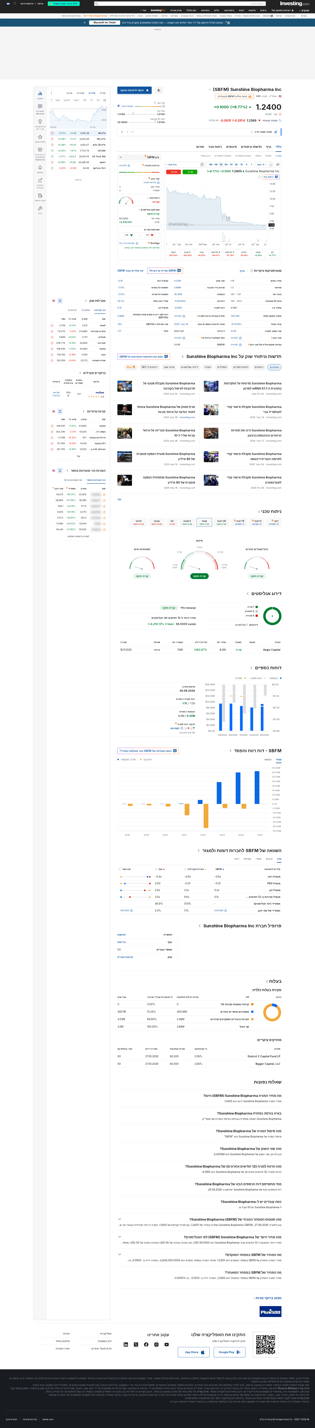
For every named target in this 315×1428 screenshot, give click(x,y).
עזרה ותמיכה (63, 1348)
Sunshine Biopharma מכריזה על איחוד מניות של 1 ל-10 (169, 432)
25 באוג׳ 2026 (181, 324)
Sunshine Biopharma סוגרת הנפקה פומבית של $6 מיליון (166, 456)
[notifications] (15, 3)
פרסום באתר (63, 1341)
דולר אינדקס (99, 168)
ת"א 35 (102, 133)
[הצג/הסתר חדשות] (202, 165)
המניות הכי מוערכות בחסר (88, 470)
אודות (66, 1333)
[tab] (273, 522)
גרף (268, 147)
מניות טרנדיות (96, 411)
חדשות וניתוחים (251, 147)
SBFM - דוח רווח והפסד (257, 750)
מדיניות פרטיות (30, 1419)
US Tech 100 (99, 156)
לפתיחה (218, 910)
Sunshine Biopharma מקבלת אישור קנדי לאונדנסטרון (254, 480)
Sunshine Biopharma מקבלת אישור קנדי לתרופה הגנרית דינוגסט (254, 456)
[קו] (271, 165)
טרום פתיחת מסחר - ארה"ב (247, 16)
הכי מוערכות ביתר (73, 480)
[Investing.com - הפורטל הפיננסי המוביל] (294, 3)
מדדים (92, 93)
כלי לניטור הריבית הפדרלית (122, 16)
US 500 (102, 150)
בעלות (258, 155)
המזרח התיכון (152, 16)
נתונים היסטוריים (243, 155)
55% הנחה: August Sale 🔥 (63, 3)
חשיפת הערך (127, 106)
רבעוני (267, 759)
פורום (200, 147)
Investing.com (187, 417)
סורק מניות (176, 10)
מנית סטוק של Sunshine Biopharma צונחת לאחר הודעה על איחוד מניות (166, 409)
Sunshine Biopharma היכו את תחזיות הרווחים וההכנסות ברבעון (256, 432)
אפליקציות (106, 1333)
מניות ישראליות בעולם (207, 16)
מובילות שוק (97, 301)
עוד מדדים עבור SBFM (130, 270)
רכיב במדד (205, 155)
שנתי (278, 759)
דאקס (103, 162)
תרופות (121, 934)
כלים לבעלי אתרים (102, 1348)
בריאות (121, 942)
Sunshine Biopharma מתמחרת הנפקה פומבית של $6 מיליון (169, 480)
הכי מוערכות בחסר (96, 480)
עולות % (85, 310)
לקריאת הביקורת (56, 394)
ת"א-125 (101, 139)
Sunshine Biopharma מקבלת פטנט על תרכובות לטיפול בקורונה (169, 385)
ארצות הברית (125, 957)
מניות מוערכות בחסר (71, 16)
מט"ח (103, 93)
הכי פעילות (100, 310)
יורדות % (72, 310)
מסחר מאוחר (226, 16)
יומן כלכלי (191, 10)
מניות (304, 16)
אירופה (164, 16)
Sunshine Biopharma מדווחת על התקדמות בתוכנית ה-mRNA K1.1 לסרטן (252, 385)
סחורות (80, 93)
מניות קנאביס (187, 16)
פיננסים (231, 147)
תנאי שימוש (48, 1419)
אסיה (140, 16)
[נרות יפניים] (278, 165)
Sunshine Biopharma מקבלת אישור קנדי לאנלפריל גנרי (254, 409)
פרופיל (268, 155)
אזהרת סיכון (11, 1419)
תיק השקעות (105, 1341)
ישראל (279, 16)
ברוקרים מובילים (94, 373)
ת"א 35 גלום (99, 144)
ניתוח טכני (215, 147)
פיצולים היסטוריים (223, 155)
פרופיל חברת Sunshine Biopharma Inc (242, 925)
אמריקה (174, 16)
